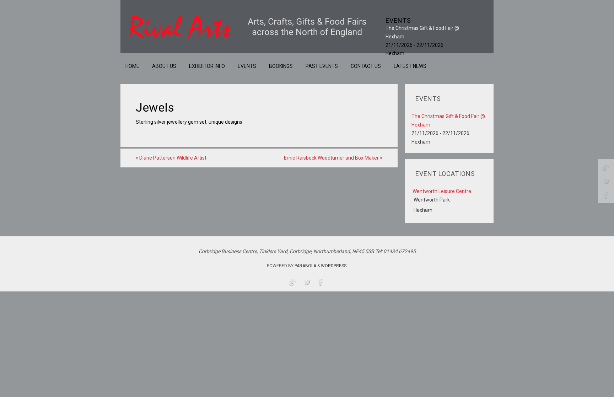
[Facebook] (606, 195)
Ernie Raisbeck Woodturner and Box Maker (333, 158)
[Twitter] (606, 181)
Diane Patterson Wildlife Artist (171, 158)
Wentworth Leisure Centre (442, 191)
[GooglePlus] (606, 167)
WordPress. (334, 265)
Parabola (305, 265)
